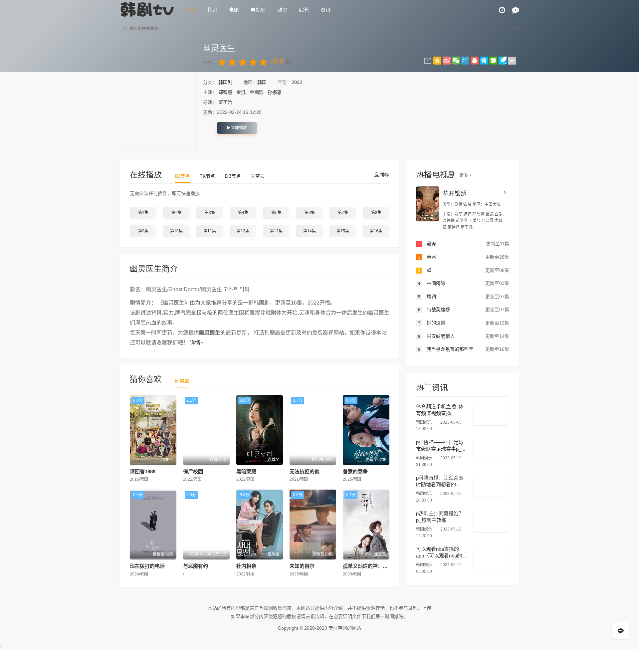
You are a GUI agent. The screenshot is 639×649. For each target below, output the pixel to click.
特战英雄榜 (463, 309)
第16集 (376, 231)
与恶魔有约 (195, 566)
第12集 (243, 231)
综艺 (304, 10)
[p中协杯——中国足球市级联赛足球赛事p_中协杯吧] (491, 450)
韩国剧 (226, 82)
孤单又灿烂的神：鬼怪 (368, 566)
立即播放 (238, 127)
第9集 (143, 231)
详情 (195, 342)
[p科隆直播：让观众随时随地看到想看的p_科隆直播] (491, 486)
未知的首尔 (302, 566)
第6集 (310, 212)
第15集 (342, 231)
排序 (384, 174)
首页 (191, 10)
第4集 (243, 212)
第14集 (309, 231)
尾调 (463, 296)
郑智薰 (225, 92)
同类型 (182, 380)
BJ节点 (182, 176)
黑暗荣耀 (246, 471)
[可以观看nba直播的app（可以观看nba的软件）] (491, 557)
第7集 (343, 212)
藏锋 (463, 243)
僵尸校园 (193, 471)
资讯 (325, 10)
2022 (297, 82)
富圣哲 (225, 102)
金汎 (241, 92)
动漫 (282, 10)
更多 (464, 174)
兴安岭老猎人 (463, 336)
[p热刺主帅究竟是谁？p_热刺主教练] (491, 521)
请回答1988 (142, 471)
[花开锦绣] (427, 203)
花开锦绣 (455, 193)
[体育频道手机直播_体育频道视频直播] (491, 414)
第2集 (176, 212)
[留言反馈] (515, 10)
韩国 (262, 82)
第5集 (276, 212)
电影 (234, 10)
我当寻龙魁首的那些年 (463, 349)
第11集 (209, 231)
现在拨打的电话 (147, 566)
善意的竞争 (355, 471)
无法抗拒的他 (305, 471)
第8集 (376, 212)
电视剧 (258, 10)
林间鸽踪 (463, 283)
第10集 (176, 231)
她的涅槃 (463, 322)
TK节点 (207, 176)
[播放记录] (502, 10)
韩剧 (212, 10)
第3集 (210, 212)
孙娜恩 (275, 92)
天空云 (258, 176)
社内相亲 (246, 566)
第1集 (143, 212)
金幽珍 (257, 92)
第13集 (276, 231)
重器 (463, 257)
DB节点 (233, 176)
